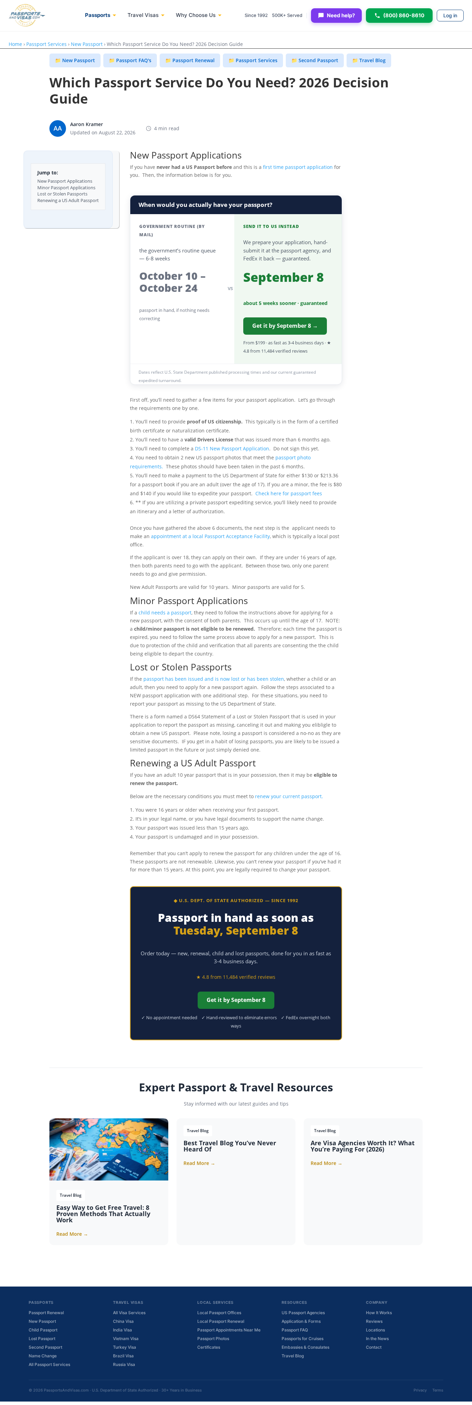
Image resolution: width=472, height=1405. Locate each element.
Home (15, 44)
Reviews (374, 1321)
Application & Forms (301, 1321)
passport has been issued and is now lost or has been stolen (213, 679)
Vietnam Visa (126, 1338)
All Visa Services (129, 1312)
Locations (375, 1329)
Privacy (420, 1390)
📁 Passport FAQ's (130, 60)
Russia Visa (124, 1364)
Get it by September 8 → (285, 325)
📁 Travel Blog (369, 60)
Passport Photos (213, 1338)
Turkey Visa (124, 1347)
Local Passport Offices (219, 1312)
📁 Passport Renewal (190, 60)
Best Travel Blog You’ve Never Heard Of (229, 1146)
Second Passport (45, 1347)
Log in (450, 15)
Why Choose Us (196, 15)
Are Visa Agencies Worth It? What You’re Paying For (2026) (363, 1146)
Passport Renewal (46, 1312)
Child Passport (43, 1329)
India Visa (122, 1329)
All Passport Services (49, 1364)
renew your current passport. (289, 796)
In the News (377, 1338)
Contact (373, 1347)
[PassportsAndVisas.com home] (27, 15)
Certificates (208, 1347)
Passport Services (46, 44)
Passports (97, 15)
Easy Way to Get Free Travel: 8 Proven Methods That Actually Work (103, 1213)
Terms (437, 1390)
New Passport (87, 44)
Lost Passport (42, 1338)
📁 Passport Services (252, 60)
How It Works (379, 1312)
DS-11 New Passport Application (232, 448)
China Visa (123, 1321)
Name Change (43, 1355)
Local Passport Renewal (220, 1321)
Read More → (72, 1234)
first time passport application (297, 167)
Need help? (341, 15)
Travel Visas (143, 15)
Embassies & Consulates (305, 1347)
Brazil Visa (123, 1355)
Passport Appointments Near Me (229, 1329)
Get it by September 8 (236, 1000)
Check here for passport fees (288, 493)
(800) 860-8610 (403, 15)
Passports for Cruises (302, 1338)
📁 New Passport (75, 60)
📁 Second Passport (314, 60)
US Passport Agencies (303, 1312)
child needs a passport (165, 612)
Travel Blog (293, 1355)
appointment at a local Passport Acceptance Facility (210, 536)
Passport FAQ (295, 1329)
